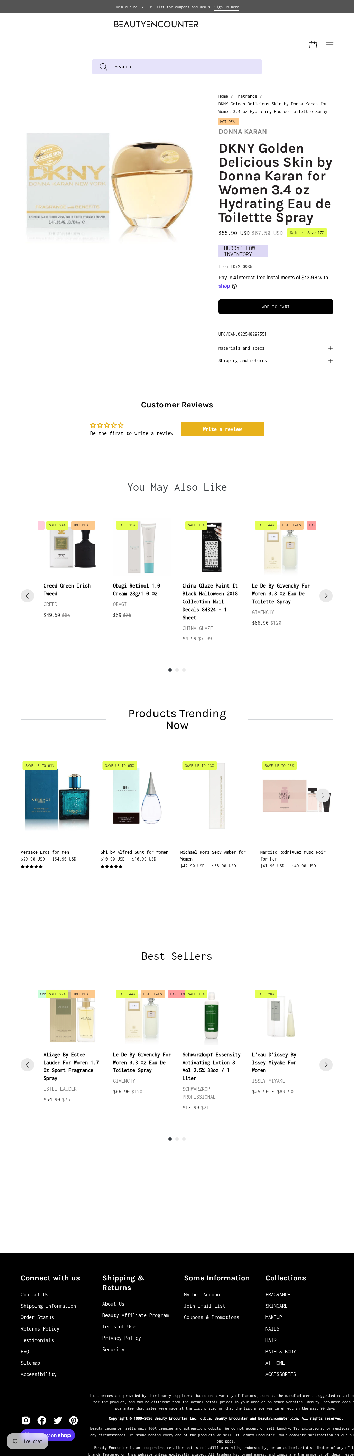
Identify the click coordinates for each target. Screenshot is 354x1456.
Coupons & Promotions (211, 1317)
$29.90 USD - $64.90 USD (48, 858)
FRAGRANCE (278, 1294)
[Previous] (27, 595)
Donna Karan (242, 131)
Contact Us (34, 1294)
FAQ (25, 1351)
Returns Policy (40, 1329)
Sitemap (30, 1363)
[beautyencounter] (156, 24)
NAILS (272, 1329)
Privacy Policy (121, 1338)
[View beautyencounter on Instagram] (26, 1420)
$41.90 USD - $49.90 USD (288, 865)
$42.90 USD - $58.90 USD (208, 865)
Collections (286, 1278)
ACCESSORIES (281, 1374)
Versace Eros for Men (45, 852)
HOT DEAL (228, 122)
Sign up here (226, 7)
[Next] (326, 595)
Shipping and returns (242, 360)
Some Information (217, 1278)
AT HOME (275, 1363)
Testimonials (37, 1340)
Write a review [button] (222, 429)
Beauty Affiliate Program (135, 1315)
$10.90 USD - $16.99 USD (128, 858)
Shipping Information (48, 1306)
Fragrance (246, 96)
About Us (113, 1304)
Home (223, 96)
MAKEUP (274, 1317)
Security (113, 1349)
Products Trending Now (177, 719)
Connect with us (50, 1278)
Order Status (37, 1317)
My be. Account (203, 1294)
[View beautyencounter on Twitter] (58, 1420)
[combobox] (177, 66)
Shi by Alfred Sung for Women (134, 852)
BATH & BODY (281, 1351)
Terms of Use (119, 1327)
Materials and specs (241, 348)
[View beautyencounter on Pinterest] (73, 1420)
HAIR (271, 1340)
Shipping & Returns (123, 1283)
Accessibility (39, 1374)
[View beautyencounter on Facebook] (42, 1420)
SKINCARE (277, 1306)
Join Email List (204, 1306)
